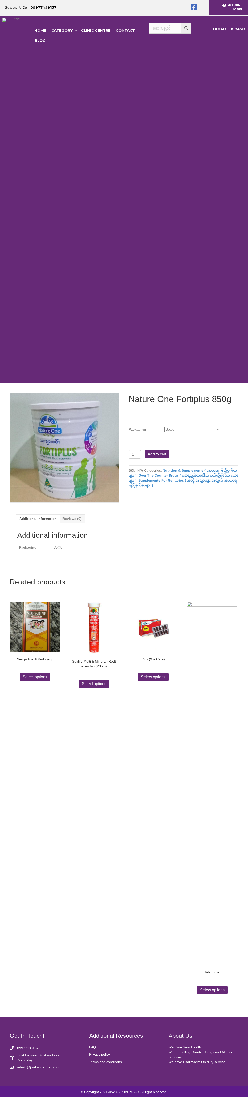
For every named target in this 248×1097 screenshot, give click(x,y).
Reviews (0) (72, 519)
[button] (193, 7)
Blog (40, 40)
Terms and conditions (105, 1062)
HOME (40, 30)
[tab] (38, 518)
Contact (125, 30)
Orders (220, 29)
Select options (35, 677)
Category (62, 30)
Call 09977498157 (39, 7)
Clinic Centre (96, 30)
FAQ (92, 1047)
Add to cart (157, 454)
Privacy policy (99, 1054)
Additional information (38, 519)
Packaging (137, 429)
